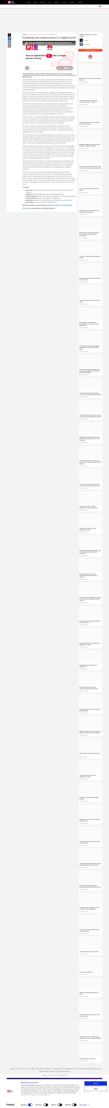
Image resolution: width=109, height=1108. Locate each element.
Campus (72, 2)
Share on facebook (9, 38)
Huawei (25, 34)
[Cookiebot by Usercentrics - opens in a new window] (10, 1105)
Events (64, 2)
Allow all (95, 1083)
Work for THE (38, 1069)
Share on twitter (9, 35)
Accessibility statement (70, 1069)
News (35, 2)
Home (28, 2)
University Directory (64, 1071)
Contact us (19, 1069)
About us (28, 1069)
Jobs (50, 2)
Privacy (47, 1069)
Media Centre (94, 1069)
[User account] (100, 6)
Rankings (42, 2)
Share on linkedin (9, 42)
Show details (83, 1105)
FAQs (11, 1069)
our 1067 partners (31, 1085)
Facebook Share (81, 44)
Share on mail (9, 45)
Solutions (80, 2)
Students (56, 2)
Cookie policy (56, 1069)
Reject (95, 1088)
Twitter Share (81, 40)
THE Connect (84, 1069)
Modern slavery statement (47, 1071)
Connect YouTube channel (61, 205)
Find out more (27, 208)
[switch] (46, 1105)
